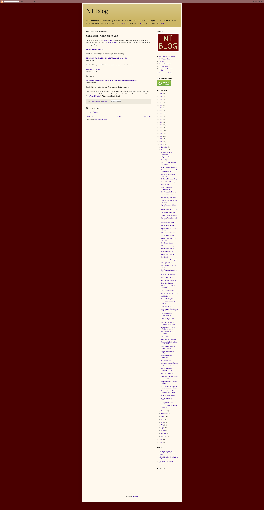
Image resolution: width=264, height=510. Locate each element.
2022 (161, 102)
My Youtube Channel (165, 59)
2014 (161, 119)
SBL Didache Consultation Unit (168, 266)
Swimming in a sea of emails (169, 363)
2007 (161, 139)
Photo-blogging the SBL (168, 212)
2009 (161, 133)
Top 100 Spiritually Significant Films (166, 314)
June (162, 422)
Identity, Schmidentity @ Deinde (168, 175)
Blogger (135, 497)
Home (119, 116)
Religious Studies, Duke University (166, 69)
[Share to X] (116, 101)
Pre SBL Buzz (165, 336)
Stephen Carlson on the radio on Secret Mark (169, 171)
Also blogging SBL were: (168, 198)
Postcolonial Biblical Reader (169, 215)
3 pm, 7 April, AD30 (167, 277)
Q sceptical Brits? (166, 306)
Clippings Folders (166, 157)
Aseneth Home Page (165, 64)
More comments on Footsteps (166, 153)
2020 (161, 105)
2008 (161, 136)
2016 (161, 114)
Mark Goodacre (96, 101)
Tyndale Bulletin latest (167, 290)
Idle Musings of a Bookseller (169, 293)
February (164, 433)
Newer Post (90, 116)
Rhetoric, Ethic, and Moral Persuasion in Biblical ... (169, 392)
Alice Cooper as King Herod (169, 376)
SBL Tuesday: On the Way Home (168, 229)
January (163, 436)
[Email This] (112, 101)
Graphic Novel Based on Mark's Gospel (168, 347)
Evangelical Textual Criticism (166, 356)
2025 (161, 94)
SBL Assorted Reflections (168, 192)
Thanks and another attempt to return (169, 406)
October (163, 411)
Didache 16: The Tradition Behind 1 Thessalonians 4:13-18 (106, 58)
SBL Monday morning (167, 235)
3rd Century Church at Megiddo (167, 352)
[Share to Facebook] (118, 101)
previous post (107, 40)
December (164, 147)
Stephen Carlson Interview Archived (168, 163)
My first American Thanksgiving (166, 188)
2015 (161, 116)
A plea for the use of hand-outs (169, 206)
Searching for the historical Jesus (169, 219)
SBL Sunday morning (167, 246)
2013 (161, 122)
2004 (161, 440)
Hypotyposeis (112, 42)
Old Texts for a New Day (168, 366)
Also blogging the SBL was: (169, 209)
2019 (161, 108)
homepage (123, 23)
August (163, 416)
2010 (161, 130)
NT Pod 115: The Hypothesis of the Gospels (168, 458)
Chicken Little (165, 379)
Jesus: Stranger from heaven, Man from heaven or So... (169, 310)
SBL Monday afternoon (168, 233)
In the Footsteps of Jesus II (169, 167)
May (162, 425)
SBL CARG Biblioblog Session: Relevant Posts (168, 323)
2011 (161, 128)
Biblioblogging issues (167, 251)
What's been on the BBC (168, 222)
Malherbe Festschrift (167, 373)
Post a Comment (93, 112)
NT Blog (97, 10)
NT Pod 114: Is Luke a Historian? (166, 462)
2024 (161, 97)
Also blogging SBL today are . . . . (168, 239)
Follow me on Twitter (165, 73)
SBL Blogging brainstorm (168, 339)
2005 (161, 144)
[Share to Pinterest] (120, 101)
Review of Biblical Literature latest (166, 399)
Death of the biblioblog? (168, 182)
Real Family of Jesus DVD (168, 280)
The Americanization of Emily (168, 302)
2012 (161, 125)
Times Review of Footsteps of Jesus (169, 201)
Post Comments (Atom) (101, 120)
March (163, 431)
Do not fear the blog (167, 283)
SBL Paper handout (166, 263)
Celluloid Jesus (163, 66)
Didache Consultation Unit (95, 49)
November (164, 150)
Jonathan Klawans (166, 360)
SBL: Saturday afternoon (168, 254)
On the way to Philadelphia (169, 260)
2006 (161, 142)
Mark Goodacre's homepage (167, 56)
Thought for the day (167, 403)
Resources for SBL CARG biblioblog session (168, 328)
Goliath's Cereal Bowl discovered (167, 319)
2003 (161, 443)
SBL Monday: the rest (167, 225)
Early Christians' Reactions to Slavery (169, 382)
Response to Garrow (93, 69)
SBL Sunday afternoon (167, 243)
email (162, 23)
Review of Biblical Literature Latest (166, 369)
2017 (161, 111)
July (162, 419)
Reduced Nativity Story (168, 299)
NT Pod (161, 61)
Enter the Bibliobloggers (168, 274)
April (163, 428)
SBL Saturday (165, 257)
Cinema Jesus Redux (167, 195)
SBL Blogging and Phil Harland (168, 287)
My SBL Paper (165, 296)
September (164, 414)
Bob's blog (164, 160)
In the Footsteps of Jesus (168, 395)
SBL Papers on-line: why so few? (169, 271)
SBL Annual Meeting (93, 96)
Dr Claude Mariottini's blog (169, 179)
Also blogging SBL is (167, 248)
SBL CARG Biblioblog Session (167, 333)
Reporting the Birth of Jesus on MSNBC (169, 343)
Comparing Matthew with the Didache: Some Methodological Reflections (111, 80)
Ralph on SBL (165, 185)
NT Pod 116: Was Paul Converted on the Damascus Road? (167, 453)
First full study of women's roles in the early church (169, 387)
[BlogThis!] (114, 101)
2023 (161, 99)
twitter (142, 23)
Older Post (147, 116)
